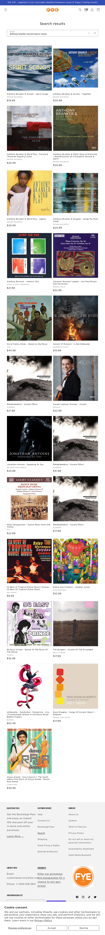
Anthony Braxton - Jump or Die (23, 281)
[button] (6, 10)
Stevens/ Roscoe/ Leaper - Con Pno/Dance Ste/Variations (75, 282)
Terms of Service (77, 827)
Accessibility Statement (81, 849)
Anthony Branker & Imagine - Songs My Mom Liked (75, 220)
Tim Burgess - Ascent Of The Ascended (73, 650)
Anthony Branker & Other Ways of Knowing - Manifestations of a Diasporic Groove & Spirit (75, 156)
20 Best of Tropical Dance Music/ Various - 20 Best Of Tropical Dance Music (28, 588)
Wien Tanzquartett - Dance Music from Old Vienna (28, 526)
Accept (52, 928)
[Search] (95, 33)
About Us (73, 814)
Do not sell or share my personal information (81, 841)
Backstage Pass (46, 827)
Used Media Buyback (79, 855)
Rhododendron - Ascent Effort (22, 404)
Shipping (42, 839)
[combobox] (52, 33)
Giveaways (42, 868)
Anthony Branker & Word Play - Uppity (26, 219)
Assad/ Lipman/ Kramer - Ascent (70, 404)
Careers (72, 821)
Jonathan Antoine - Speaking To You (25, 464)
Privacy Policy (43, 920)
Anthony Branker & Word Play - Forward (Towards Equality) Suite (27, 155)
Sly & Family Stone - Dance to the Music (27, 344)
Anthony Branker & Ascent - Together (72, 94)
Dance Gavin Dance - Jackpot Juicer (71, 587)
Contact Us (43, 821)
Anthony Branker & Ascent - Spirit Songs (27, 94)
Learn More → (15, 836)
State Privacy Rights (49, 845)
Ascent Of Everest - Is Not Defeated (71, 344)
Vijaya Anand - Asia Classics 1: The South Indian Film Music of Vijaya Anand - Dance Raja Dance (28, 779)
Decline (84, 928)
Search (41, 833)
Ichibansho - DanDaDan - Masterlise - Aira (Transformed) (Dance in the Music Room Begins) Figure (28, 714)
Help (40, 814)
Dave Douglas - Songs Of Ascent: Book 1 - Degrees (74, 713)
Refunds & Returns (48, 852)
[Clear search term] (89, 33)
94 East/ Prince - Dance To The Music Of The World (27, 651)
